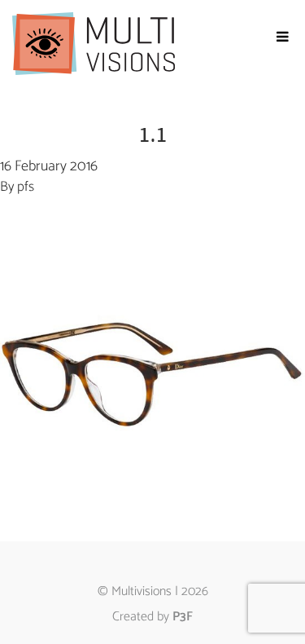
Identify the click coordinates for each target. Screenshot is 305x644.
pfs (25, 186)
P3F (182, 617)
